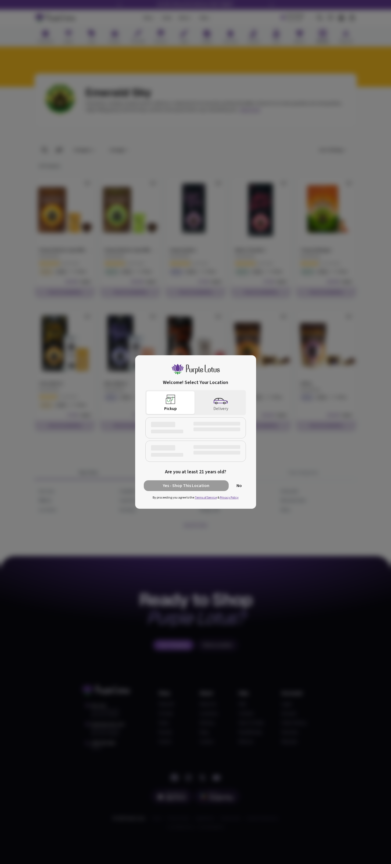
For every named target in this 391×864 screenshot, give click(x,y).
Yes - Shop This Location (186, 486)
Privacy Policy (229, 497)
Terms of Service (206, 497)
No (239, 486)
